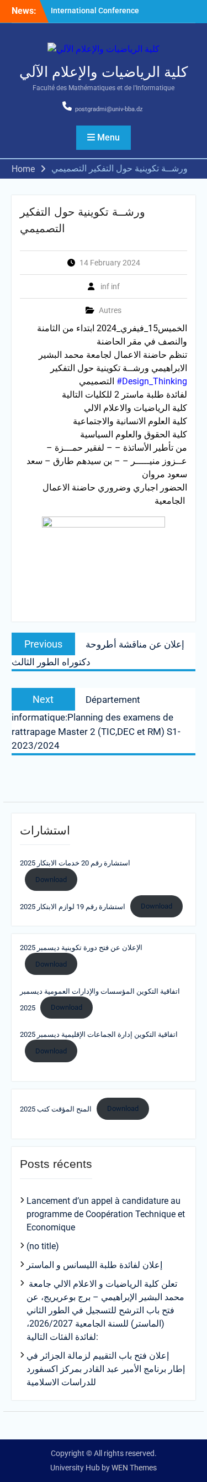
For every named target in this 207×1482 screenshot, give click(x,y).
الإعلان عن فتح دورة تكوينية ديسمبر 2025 (81, 947)
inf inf (110, 286)
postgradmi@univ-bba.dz (108, 109)
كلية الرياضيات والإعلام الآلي (103, 72)
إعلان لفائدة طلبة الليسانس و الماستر (94, 1265)
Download (51, 879)
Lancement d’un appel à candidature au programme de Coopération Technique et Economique (105, 1214)
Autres (110, 310)
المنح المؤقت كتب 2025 (56, 1108)
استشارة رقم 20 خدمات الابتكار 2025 (75, 863)
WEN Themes (134, 1467)
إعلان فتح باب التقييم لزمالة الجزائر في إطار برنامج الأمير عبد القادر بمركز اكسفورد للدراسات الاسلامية (105, 1368)
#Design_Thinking (151, 381)
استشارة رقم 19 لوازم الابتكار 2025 (72, 906)
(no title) (42, 1246)
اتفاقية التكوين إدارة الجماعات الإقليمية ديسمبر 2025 (99, 1034)
